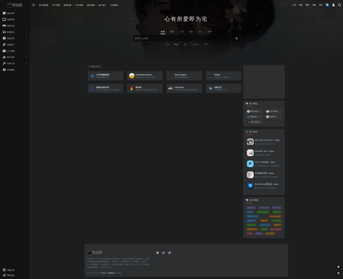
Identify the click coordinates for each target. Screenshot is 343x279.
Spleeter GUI (264, 151)
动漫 (251, 208)
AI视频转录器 (264, 173)
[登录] (333, 5)
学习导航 (56, 5)
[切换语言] (326, 5)
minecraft (275, 216)
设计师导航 (43, 5)
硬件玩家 (91, 5)
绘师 (259, 233)
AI (249, 233)
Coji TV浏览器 (265, 162)
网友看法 (263, 212)
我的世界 (252, 216)
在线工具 (265, 225)
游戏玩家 (67, 5)
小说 (264, 229)
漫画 (276, 212)
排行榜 (270, 233)
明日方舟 (275, 229)
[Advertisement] (264, 82)
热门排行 (102, 5)
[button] (294, 5)
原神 (277, 225)
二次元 (276, 221)
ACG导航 (79, 5)
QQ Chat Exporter (267, 140)
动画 (264, 221)
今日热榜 (114, 5)
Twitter (264, 208)
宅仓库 (103, 273)
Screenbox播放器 (266, 184)
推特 (276, 208)
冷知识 (251, 225)
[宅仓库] (94, 253)
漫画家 (251, 221)
